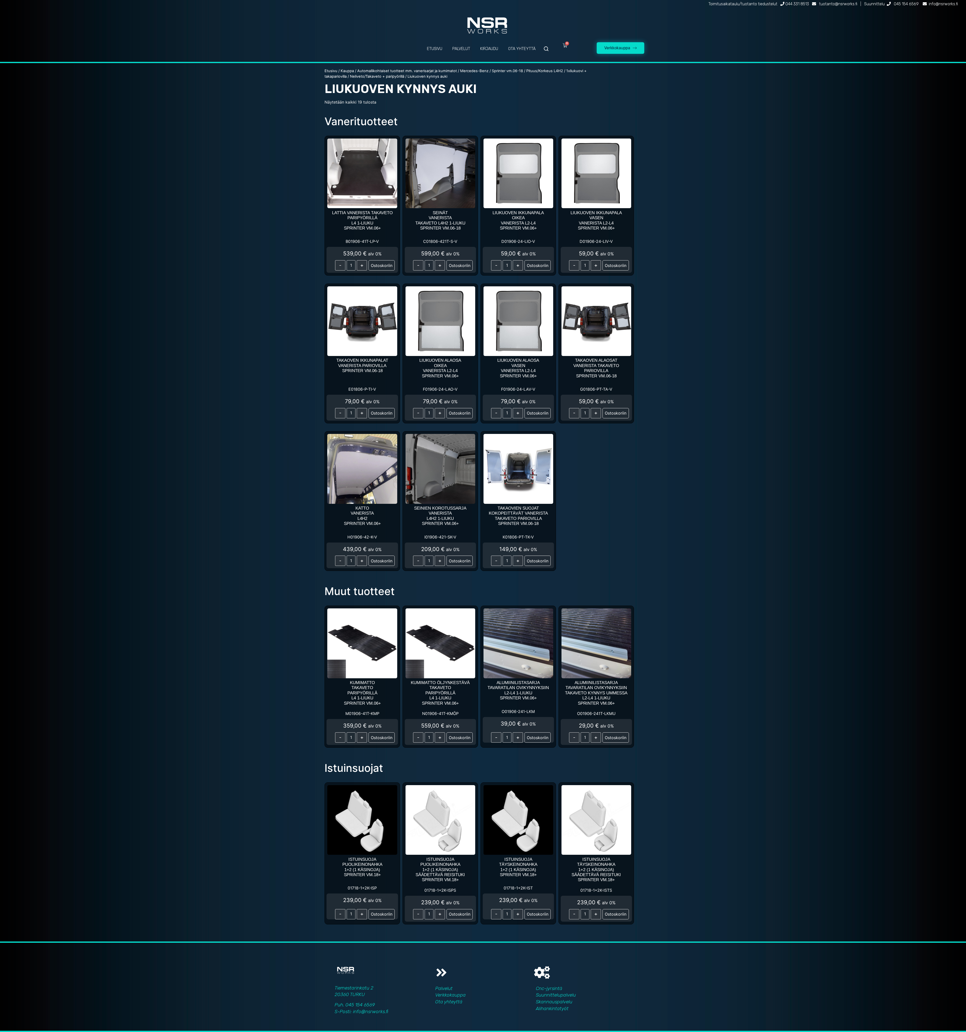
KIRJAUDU (489, 48)
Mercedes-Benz (474, 71)
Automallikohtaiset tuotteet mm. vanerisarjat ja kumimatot (407, 71)
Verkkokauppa (450, 995)
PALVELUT (461, 48)
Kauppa (347, 71)
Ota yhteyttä (448, 1002)
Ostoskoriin (381, 265)
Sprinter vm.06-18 (507, 71)
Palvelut (444, 988)
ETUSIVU (434, 48)
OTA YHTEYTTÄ (522, 48)
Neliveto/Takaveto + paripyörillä (377, 76)
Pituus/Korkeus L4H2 (544, 71)
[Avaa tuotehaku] (546, 48)
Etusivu (331, 71)
